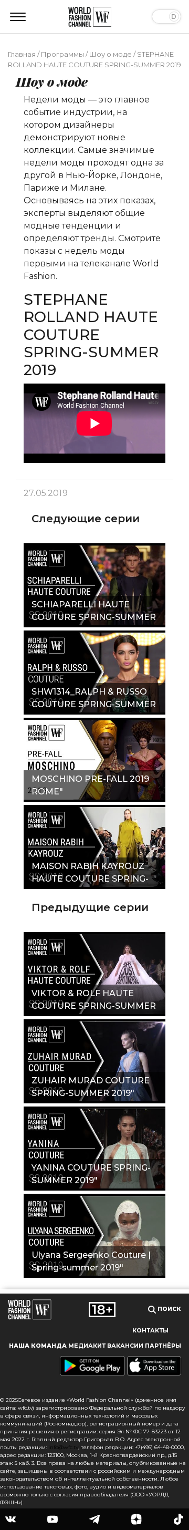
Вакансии (125, 1345)
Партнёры (163, 1345)
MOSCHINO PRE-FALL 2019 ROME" (90, 785)
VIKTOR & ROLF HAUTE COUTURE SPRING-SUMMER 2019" (94, 1001)
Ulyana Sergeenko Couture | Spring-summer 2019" (91, 1261)
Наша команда (38, 1345)
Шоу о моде (110, 54)
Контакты (150, 1330)
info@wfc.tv (63, 1447)
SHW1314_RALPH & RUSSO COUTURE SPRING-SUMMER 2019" (94, 699)
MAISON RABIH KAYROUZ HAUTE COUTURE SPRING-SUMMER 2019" (90, 873)
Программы (62, 54)
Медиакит (87, 1345)
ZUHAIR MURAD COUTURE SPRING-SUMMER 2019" (91, 1087)
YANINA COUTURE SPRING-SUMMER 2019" (91, 1174)
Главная (22, 54)
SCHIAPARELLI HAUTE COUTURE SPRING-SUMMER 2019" (94, 612)
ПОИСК (168, 1309)
